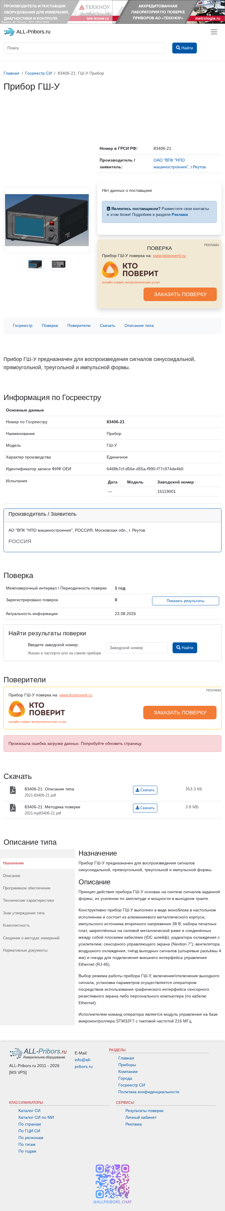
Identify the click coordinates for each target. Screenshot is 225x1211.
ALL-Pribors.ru (32, 32)
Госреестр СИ (131, 1085)
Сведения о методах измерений (31, 938)
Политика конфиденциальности (148, 1091)
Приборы (127, 1064)
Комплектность (16, 925)
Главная (126, 1058)
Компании (128, 1071)
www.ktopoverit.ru (169, 255)
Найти (186, 647)
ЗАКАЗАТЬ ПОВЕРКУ (180, 294)
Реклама (133, 1124)
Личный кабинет (140, 1117)
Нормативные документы (25, 950)
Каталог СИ (29, 1110)
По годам (27, 1151)
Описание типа (139, 325)
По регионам (30, 1137)
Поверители (79, 325)
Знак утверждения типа (24, 913)
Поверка (50, 325)
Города (125, 1078)
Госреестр (23, 325)
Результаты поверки (144, 1110)
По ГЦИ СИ (29, 1130)
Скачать (107, 325)
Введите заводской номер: (53, 644)
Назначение (13, 863)
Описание (11, 876)
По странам (29, 1124)
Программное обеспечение (26, 888)
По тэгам (26, 1144)
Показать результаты (185, 601)
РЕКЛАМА (211, 245)
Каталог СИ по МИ (36, 1117)
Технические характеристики (28, 900)
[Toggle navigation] (214, 32)
